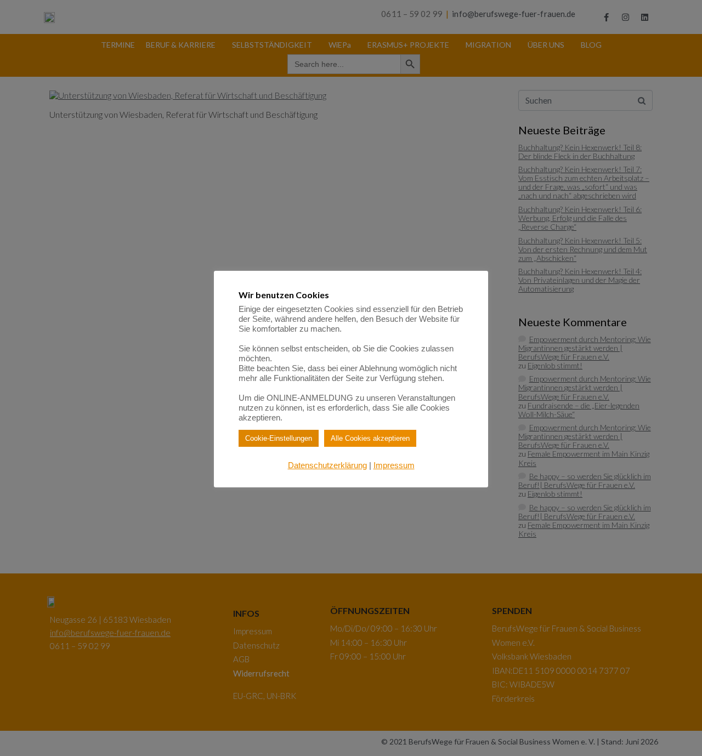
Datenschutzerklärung (327, 465)
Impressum (394, 465)
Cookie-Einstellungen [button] (278, 438)
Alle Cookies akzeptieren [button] (370, 438)
